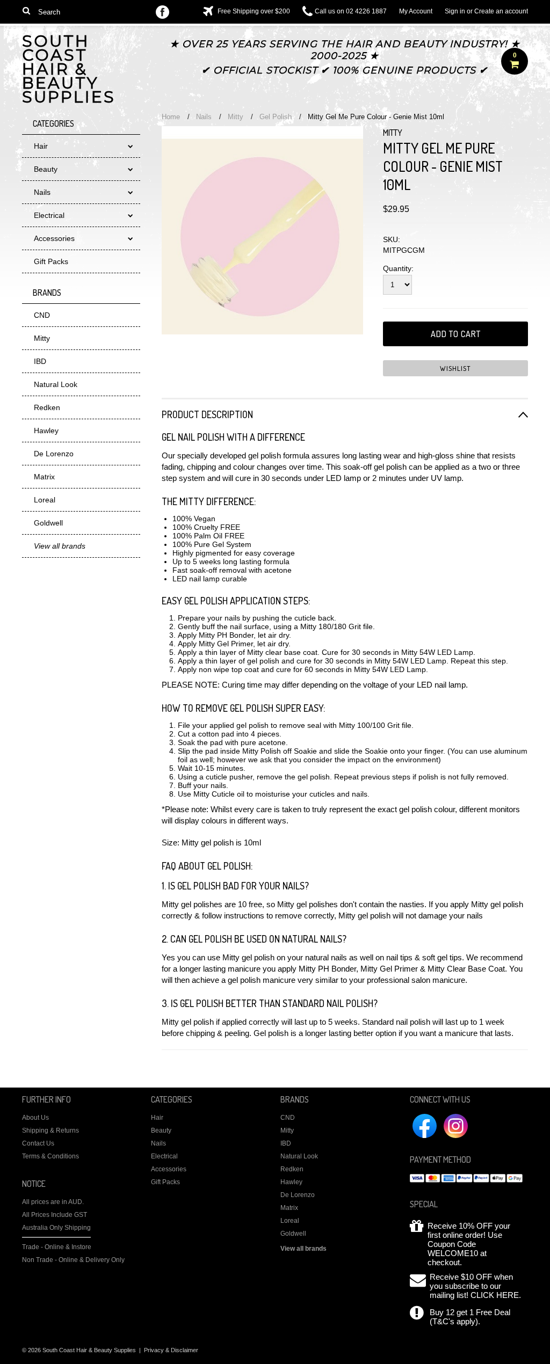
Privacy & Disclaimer (171, 1350)
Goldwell (48, 523)
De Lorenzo (54, 453)
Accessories (54, 238)
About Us (35, 1117)
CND (42, 315)
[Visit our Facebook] (162, 13)
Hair (41, 146)
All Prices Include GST (54, 1215)
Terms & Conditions (50, 1156)
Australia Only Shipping (56, 1227)
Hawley (46, 430)
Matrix (44, 476)
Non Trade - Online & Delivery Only (73, 1260)
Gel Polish (275, 117)
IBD (40, 361)
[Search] (26, 10)
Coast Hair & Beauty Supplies (68, 70)
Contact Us (38, 1143)
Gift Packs (51, 261)
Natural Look (55, 384)
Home (171, 117)
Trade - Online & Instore (56, 1247)
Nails (42, 192)
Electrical (49, 215)
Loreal (44, 499)
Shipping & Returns (50, 1130)
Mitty (42, 338)
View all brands (303, 1248)
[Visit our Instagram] (182, 13)
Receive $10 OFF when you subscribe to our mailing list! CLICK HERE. (475, 1286)
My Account (415, 11)
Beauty (45, 169)
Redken (47, 407)
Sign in (455, 11)
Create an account (501, 11)
